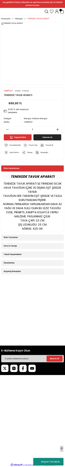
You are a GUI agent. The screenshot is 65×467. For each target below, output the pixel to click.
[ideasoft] (17, 465)
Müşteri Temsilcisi (50, 461)
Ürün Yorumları (11, 237)
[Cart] (62, 11)
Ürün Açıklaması (12, 168)
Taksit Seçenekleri (12, 254)
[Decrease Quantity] (6, 129)
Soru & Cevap (10, 246)
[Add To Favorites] (12, 145)
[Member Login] (57, 11)
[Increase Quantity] (58, 129)
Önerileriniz (9, 263)
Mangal (27, 118)
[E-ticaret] (32, 465)
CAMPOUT (28, 122)
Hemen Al (47, 137)
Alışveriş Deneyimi (12, 271)
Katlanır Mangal (39, 118)
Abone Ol (54, 358)
